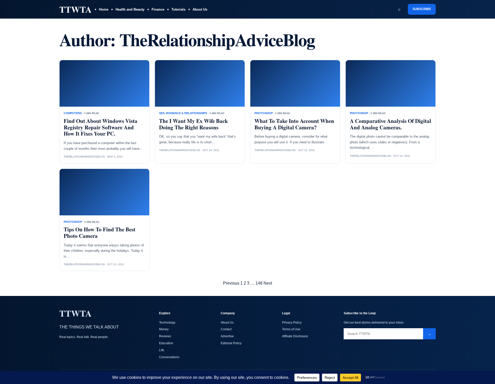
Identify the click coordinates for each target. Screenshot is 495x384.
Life (161, 350)
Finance (158, 9)
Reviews (165, 336)
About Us (200, 9)
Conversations (169, 357)
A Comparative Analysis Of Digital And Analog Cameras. (390, 124)
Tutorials (178, 9)
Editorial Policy (231, 343)
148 (258, 283)
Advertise (227, 336)
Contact (226, 329)
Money (164, 329)
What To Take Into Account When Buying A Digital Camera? (294, 124)
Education (166, 343)
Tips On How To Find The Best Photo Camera (99, 232)
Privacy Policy (292, 322)
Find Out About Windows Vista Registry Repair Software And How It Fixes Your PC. (100, 127)
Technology (167, 322)
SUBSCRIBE (421, 9)
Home (103, 9)
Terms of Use (291, 329)
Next (267, 283)
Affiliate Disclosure (295, 336)
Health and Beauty (130, 9)
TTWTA (75, 9)
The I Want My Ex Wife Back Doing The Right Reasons (193, 124)
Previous (231, 283)
